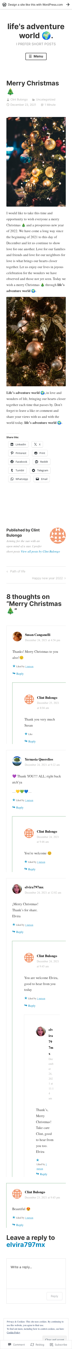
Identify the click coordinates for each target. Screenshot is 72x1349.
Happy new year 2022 (47, 579)
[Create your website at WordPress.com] (36, 4)
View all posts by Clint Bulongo (40, 551)
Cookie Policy (13, 1332)
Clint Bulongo (19, 99)
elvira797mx (34, 887)
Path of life (15, 572)
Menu (38, 56)
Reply (20, 673)
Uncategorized (45, 99)
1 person (29, 666)
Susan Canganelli (37, 634)
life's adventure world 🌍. (36, 31)
